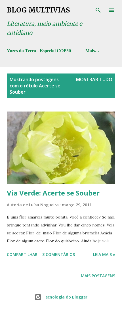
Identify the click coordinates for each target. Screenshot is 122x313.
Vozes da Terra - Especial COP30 (39, 50)
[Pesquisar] (98, 10)
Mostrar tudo (94, 79)
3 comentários (58, 254)
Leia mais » (104, 254)
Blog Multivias (38, 10)
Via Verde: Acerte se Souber (53, 193)
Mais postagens (98, 275)
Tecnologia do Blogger (64, 297)
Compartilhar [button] (22, 254)
